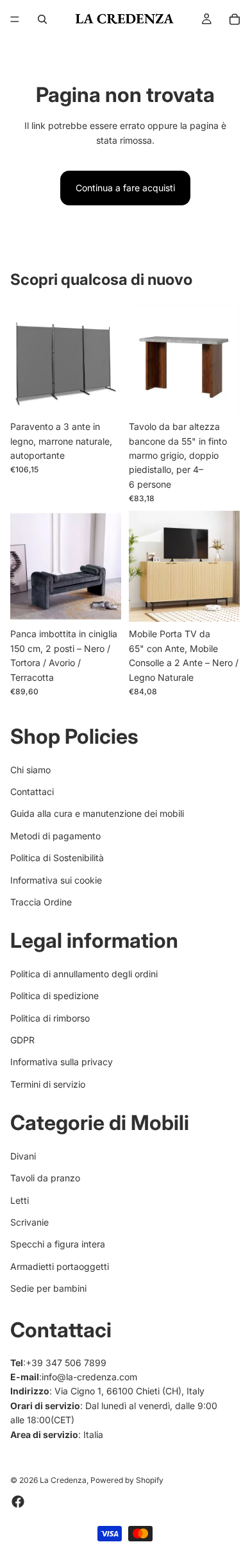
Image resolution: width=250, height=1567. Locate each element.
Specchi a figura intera (57, 1244)
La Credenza (63, 1481)
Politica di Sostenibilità (57, 857)
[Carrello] (235, 19)
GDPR (22, 1039)
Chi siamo (30, 769)
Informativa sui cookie (56, 880)
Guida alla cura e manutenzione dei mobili (97, 814)
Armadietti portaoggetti (59, 1266)
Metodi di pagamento (55, 835)
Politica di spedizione (54, 995)
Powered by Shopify (126, 1481)
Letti (19, 1200)
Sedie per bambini (48, 1288)
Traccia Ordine (41, 901)
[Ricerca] (42, 19)
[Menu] (14, 19)
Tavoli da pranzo (45, 1177)
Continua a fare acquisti (125, 187)
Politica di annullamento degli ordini (84, 973)
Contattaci (32, 791)
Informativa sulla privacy (61, 1062)
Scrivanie (29, 1222)
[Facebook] (18, 1502)
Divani (23, 1156)
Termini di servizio (47, 1084)
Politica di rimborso (50, 1018)
